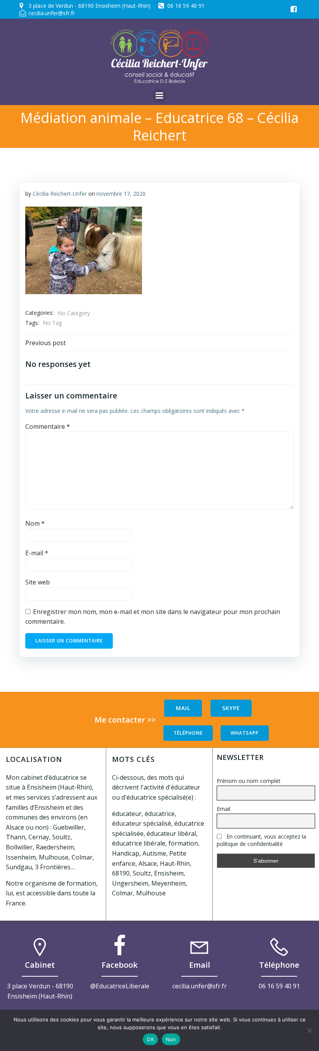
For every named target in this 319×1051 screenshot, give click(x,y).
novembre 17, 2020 (120, 193)
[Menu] (159, 95)
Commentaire (47, 426)
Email (223, 808)
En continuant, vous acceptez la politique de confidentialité (261, 840)
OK (150, 1039)
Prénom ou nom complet (248, 780)
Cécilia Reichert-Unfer (60, 193)
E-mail (36, 553)
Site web (37, 582)
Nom (35, 523)
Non (171, 1039)
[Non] (309, 1030)
